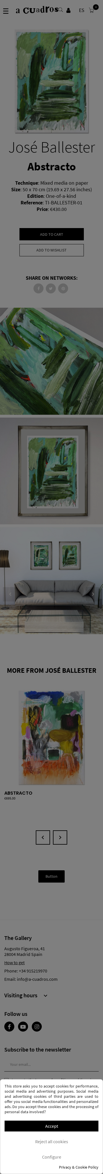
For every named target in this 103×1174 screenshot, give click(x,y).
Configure (51, 1157)
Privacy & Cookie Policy (78, 1167)
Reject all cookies (51, 1141)
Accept (51, 1126)
